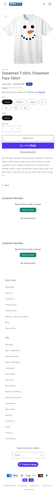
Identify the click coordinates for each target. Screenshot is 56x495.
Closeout (9, 433)
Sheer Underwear (12, 362)
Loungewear (10, 403)
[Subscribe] (41, 455)
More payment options (28, 152)
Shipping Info (11, 310)
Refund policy (22, 485)
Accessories (10, 421)
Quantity (5, 124)
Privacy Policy (11, 305)
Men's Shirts (10, 374)
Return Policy (11, 328)
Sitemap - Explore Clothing (16, 316)
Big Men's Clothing (13, 391)
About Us (9, 293)
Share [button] (7, 185)
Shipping (4, 88)
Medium (19, 102)
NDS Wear (9, 344)
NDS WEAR (9, 287)
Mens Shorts (10, 386)
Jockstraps (9, 368)
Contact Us (9, 299)
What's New (10, 409)
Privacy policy (34, 485)
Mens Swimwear (12, 356)
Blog (7, 322)
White (7, 118)
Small (7, 102)
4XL (25, 108)
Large (32, 102)
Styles (7, 427)
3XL (16, 108)
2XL (6, 108)
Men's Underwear (12, 350)
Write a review (28, 210)
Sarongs (8, 415)
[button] (5, 4)
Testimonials (10, 438)
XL (43, 102)
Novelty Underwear (13, 397)
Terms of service (47, 485)
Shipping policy (29, 489)
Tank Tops (9, 380)
